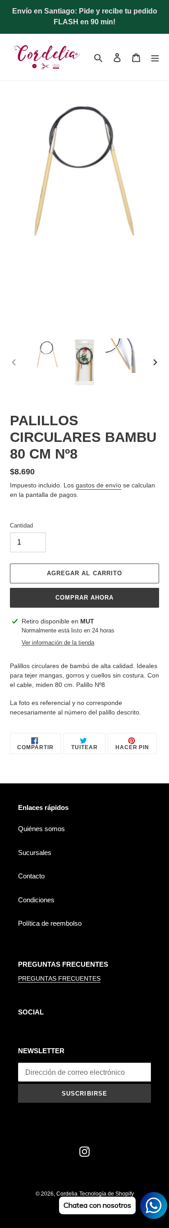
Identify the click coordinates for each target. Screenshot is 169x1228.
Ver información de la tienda (58, 642)
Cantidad (21, 525)
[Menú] (155, 57)
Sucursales (34, 852)
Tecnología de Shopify (106, 1194)
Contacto (31, 876)
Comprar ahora (84, 597)
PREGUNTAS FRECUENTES (59, 978)
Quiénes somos (41, 828)
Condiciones (36, 900)
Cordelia (67, 1194)
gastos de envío (98, 485)
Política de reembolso (50, 923)
